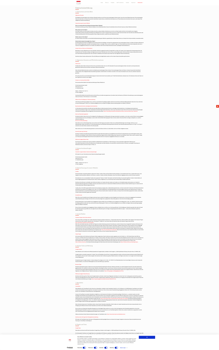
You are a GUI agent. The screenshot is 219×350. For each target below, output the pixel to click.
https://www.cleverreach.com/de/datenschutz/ (116, 314)
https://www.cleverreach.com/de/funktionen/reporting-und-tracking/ (114, 298)
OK (147, 337)
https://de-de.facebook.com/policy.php (109, 229)
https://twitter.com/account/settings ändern (129, 241)
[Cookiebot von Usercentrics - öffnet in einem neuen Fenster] (70, 348)
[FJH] (78, 2)
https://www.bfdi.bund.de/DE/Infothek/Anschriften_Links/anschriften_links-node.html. (121, 111)
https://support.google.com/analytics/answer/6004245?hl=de (104, 278)
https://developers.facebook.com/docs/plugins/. (84, 222)
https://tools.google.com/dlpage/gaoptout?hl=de (113, 270)
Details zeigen (123, 347)
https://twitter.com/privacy (80, 241)
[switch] (95, 348)
